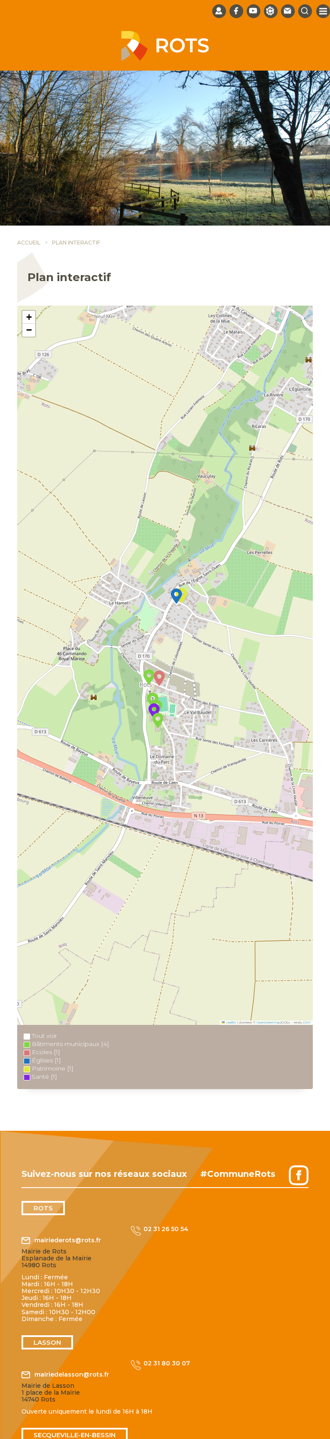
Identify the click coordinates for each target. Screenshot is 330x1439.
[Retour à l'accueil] (165, 58)
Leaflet (230, 1022)
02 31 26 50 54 (166, 1229)
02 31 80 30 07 (167, 1363)
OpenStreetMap (269, 1022)
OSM (307, 1022)
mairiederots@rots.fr (67, 1240)
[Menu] (323, 11)
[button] (176, 595)
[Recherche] (305, 11)
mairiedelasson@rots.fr (71, 1374)
